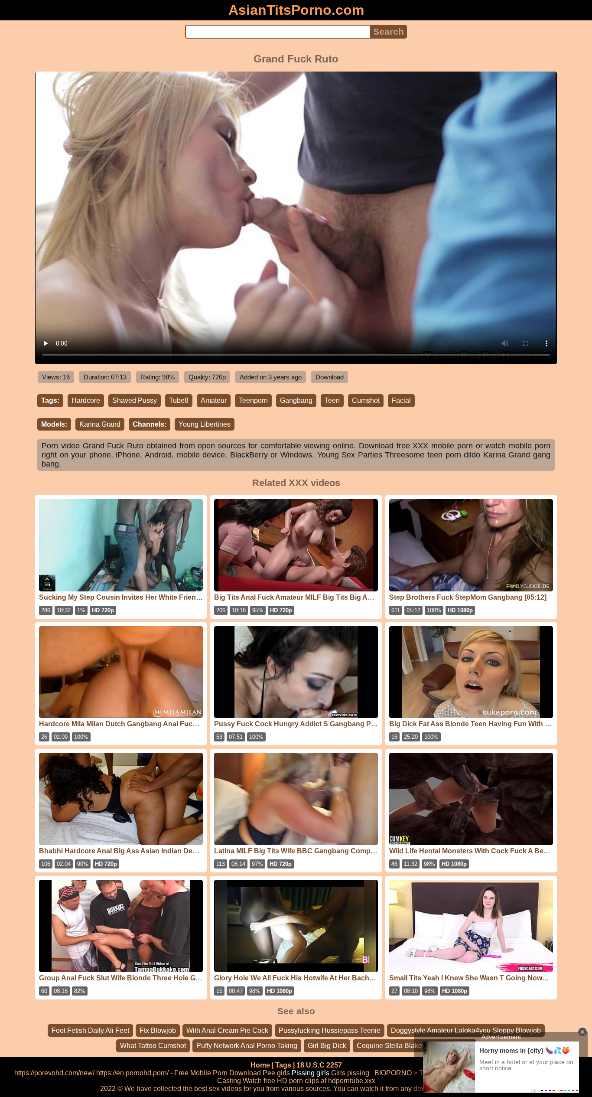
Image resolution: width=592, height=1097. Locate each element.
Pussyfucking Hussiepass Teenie (330, 1030)
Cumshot (366, 400)
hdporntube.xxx (351, 1080)
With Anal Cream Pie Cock (227, 1030)
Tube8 (179, 400)
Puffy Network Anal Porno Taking (246, 1045)
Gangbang (296, 400)
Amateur (214, 400)
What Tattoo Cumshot (153, 1045)
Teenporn (253, 400)
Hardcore (86, 400)
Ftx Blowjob (158, 1030)
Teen (332, 400)
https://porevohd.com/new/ (54, 1073)
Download (330, 377)
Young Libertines (205, 424)
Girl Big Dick (327, 1045)
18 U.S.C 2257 (319, 1065)
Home (260, 1065)
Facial (401, 400)
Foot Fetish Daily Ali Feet (90, 1030)
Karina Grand (99, 424)
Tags (283, 1065)
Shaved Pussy (134, 400)
